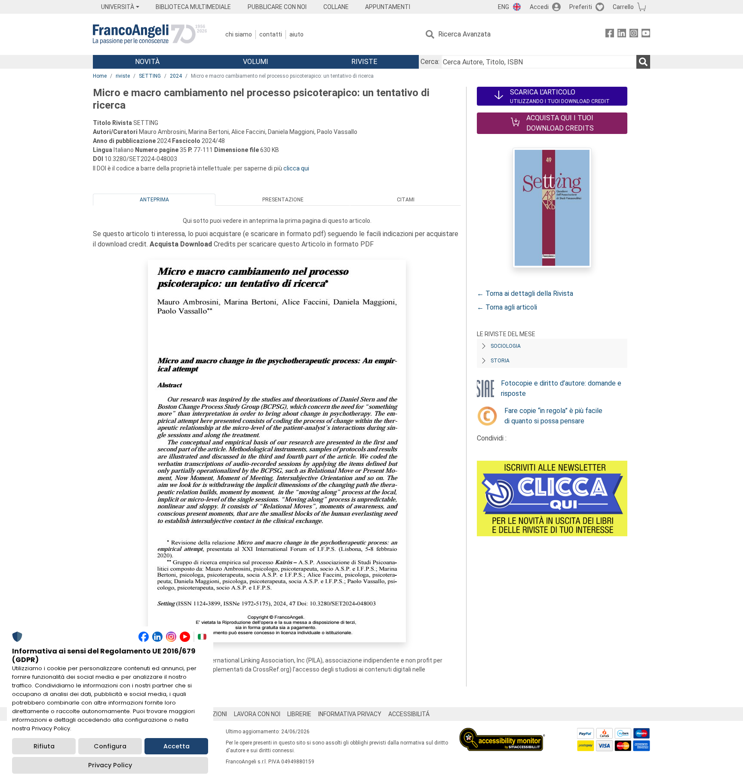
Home (100, 76)
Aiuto (296, 34)
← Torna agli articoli (507, 307)
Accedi (539, 6)
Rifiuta (44, 746)
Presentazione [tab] (283, 200)
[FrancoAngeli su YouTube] (646, 34)
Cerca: (430, 62)
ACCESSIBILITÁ (409, 714)
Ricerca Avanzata (464, 34)
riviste (123, 76)
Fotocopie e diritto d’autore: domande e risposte (561, 388)
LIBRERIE (299, 714)
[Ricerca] (643, 62)
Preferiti (580, 6)
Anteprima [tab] (154, 200)
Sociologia (506, 346)
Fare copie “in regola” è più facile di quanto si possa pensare (553, 416)
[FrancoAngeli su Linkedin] (621, 34)
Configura (110, 746)
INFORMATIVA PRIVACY (349, 714)
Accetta (176, 746)
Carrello (623, 6)
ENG (503, 6)
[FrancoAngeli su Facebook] (609, 34)
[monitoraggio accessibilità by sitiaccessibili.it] (502, 733)
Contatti (270, 34)
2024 (176, 76)
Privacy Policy (110, 765)
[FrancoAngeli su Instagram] (633, 34)
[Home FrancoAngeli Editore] (150, 34)
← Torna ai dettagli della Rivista (525, 293)
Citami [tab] (405, 200)
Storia (500, 361)
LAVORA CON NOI (257, 714)
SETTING (150, 76)
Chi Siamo (238, 34)
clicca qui (296, 168)
